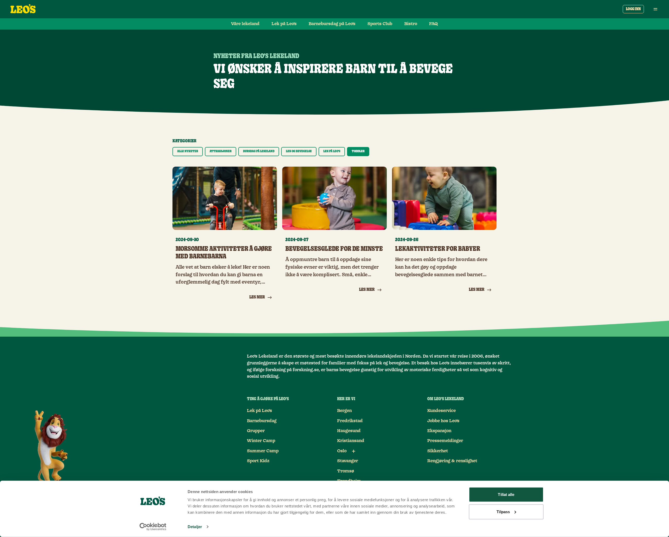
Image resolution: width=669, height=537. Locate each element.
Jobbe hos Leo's (443, 421)
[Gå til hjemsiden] (23, 9)
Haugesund (349, 431)
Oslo (342, 451)
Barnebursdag (261, 421)
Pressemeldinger (445, 441)
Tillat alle (506, 494)
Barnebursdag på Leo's (332, 24)
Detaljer (195, 526)
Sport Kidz (258, 461)
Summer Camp (263, 451)
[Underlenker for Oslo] (354, 451)
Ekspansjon (439, 431)
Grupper (256, 431)
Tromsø (345, 471)
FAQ (433, 24)
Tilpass (503, 511)
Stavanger (347, 461)
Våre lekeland (245, 24)
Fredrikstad (350, 421)
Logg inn (633, 9)
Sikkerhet (437, 451)
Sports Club (379, 24)
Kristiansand (350, 441)
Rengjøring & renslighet (452, 461)
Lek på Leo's (284, 24)
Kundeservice (441, 411)
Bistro (410, 24)
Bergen (344, 411)
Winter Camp (261, 441)
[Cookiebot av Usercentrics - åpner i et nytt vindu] (153, 527)
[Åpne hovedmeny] (655, 9)
